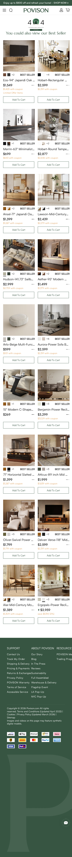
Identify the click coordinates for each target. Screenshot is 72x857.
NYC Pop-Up (38, 696)
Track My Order (16, 658)
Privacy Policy (15, 677)
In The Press (38, 663)
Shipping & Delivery (18, 663)
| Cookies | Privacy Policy (35, 713)
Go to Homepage (36, 29)
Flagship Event (39, 687)
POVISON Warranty (18, 682)
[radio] (31, 349)
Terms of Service (16, 687)
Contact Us (13, 654)
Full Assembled (40, 677)
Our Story (37, 654)
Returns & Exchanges (19, 673)
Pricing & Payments (18, 668)
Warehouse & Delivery (44, 682)
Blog (34, 658)
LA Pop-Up (37, 691)
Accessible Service (17, 691)
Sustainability (38, 673)
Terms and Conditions (39, 711)
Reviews (36, 668)
